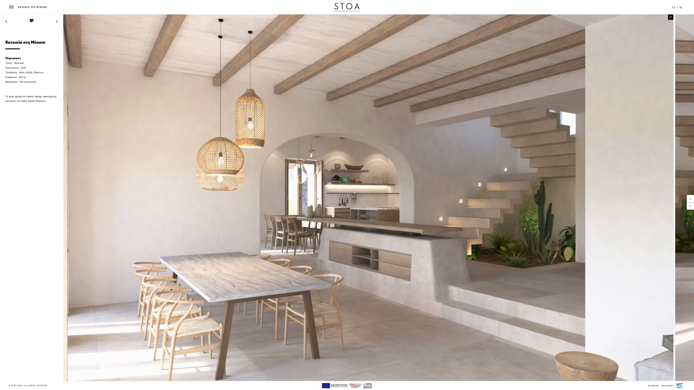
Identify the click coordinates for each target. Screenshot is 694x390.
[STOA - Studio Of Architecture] (347, 7)
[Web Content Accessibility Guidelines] (679, 385)
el (681, 7)
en (673, 7)
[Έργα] (31, 20)
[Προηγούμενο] (6, 20)
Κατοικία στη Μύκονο (32, 7)
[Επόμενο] (57, 20)
